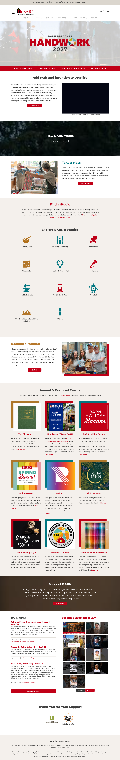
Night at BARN (94, 493)
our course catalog (63, 395)
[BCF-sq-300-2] (68, 713)
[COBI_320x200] (51, 716)
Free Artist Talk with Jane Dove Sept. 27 (28, 647)
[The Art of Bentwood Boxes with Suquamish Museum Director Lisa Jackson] (74, 628)
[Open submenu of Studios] (41, 18)
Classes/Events (25, 639)
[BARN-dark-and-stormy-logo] (27, 522)
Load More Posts (33, 691)
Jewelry (25, 641)
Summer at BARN (60, 552)
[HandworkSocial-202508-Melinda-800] (61, 404)
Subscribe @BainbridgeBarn (79, 617)
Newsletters (31, 641)
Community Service (35, 639)
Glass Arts (32, 682)
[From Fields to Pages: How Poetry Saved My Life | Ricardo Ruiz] (74, 641)
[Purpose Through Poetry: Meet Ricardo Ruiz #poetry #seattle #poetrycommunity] (97, 628)
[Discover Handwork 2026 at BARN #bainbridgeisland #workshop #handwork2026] (74, 681)
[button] (12, 178)
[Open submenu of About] (29, 18)
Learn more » (20, 449)
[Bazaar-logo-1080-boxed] (95, 404)
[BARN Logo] (23, 8)
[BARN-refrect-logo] (61, 463)
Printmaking (30, 658)
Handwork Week (18, 641)
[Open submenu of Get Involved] (86, 18)
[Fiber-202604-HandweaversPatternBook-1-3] (27, 404)
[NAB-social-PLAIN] (95, 463)
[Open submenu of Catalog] (53, 18)
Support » (84, 2)
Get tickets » (102, 503)
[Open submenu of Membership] (69, 18)
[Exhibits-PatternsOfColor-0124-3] (95, 522)
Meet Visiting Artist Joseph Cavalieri (27, 664)
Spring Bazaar (26, 493)
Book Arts (23, 658)
